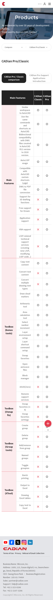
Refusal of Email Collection (33, 553)
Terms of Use (8, 553)
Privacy (18, 553)
